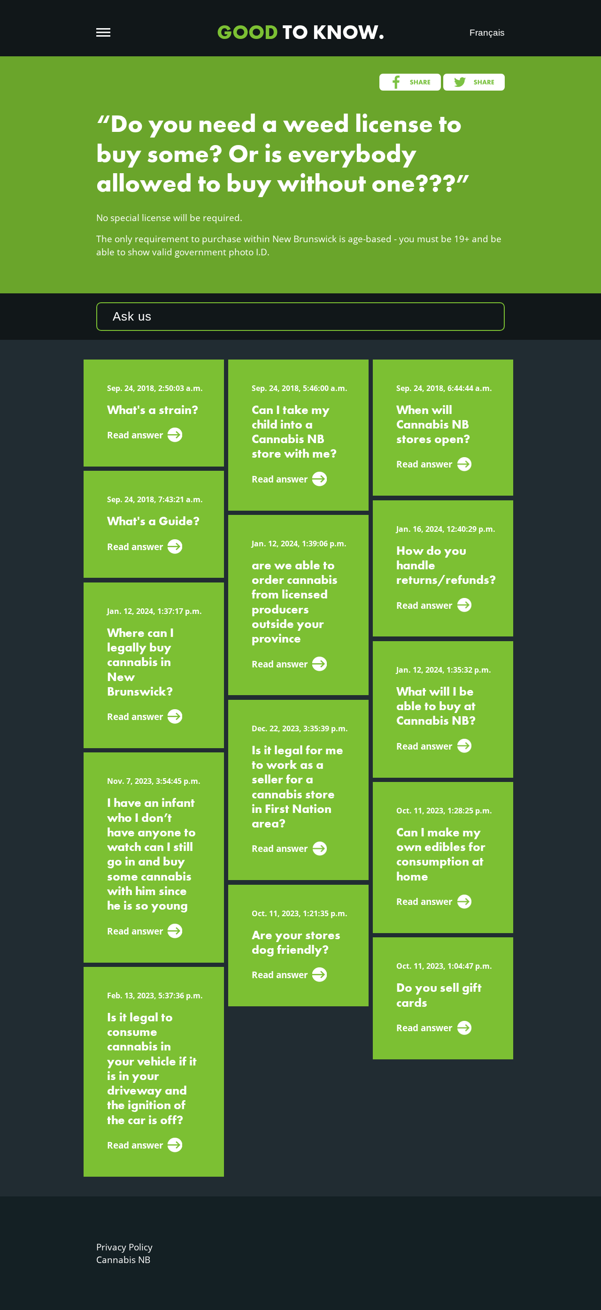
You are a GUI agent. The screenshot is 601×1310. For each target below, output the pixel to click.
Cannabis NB (123, 1259)
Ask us (132, 316)
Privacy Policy (124, 1247)
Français (487, 33)
